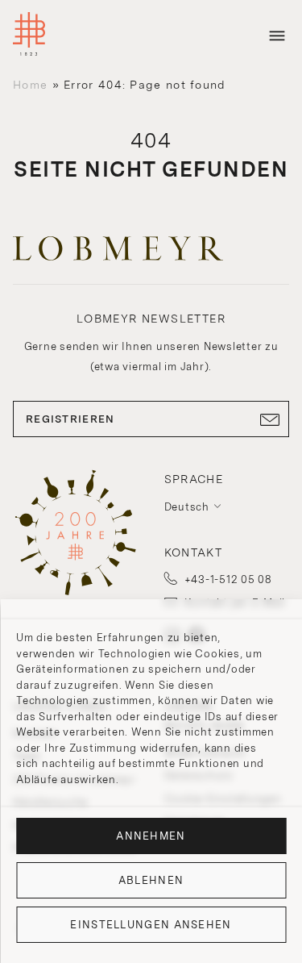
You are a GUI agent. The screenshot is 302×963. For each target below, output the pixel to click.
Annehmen (150, 836)
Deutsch (186, 507)
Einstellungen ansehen (150, 925)
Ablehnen (151, 880)
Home (30, 84)
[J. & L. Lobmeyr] (29, 36)
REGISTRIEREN (70, 419)
